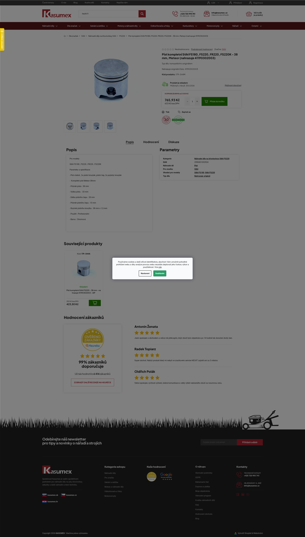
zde (160, 267)
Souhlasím (159, 273)
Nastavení (145, 273)
